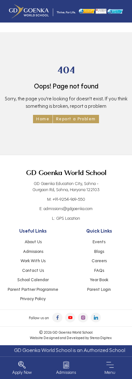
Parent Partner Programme (33, 289)
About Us (33, 242)
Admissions (33, 251)
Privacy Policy (33, 298)
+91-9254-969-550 (69, 199)
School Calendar (33, 279)
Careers (99, 260)
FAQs (99, 270)
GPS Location (68, 218)
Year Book (99, 279)
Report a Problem (75, 119)
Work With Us (33, 260)
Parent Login (99, 289)
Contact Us (33, 270)
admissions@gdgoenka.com (68, 208)
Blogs (99, 251)
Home (42, 119)
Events (99, 242)
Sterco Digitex (101, 338)
